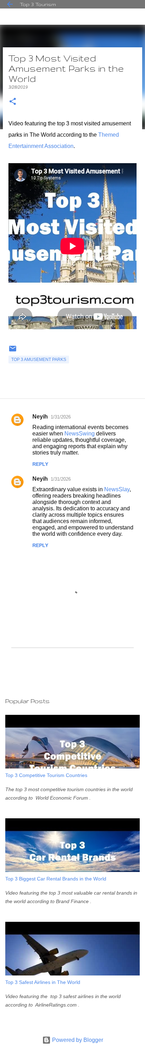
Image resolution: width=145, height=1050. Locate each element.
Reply (40, 464)
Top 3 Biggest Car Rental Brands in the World (55, 879)
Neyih (40, 417)
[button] (12, 102)
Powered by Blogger (77, 1040)
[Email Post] (12, 351)
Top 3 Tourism (38, 4)
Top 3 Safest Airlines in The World (42, 982)
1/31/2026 (61, 417)
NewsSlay (117, 489)
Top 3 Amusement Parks (38, 359)
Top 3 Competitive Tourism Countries (46, 775)
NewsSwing (79, 434)
